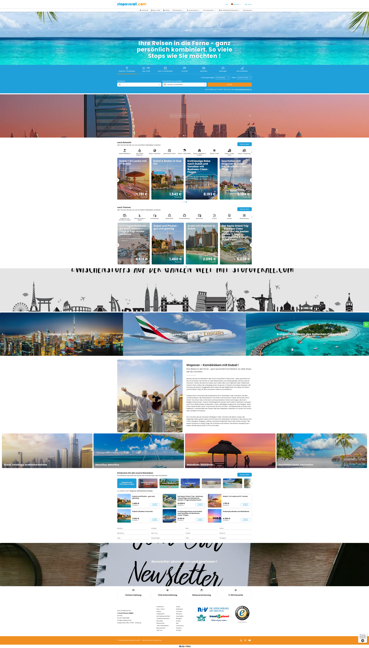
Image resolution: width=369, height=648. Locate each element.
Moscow (222, 533)
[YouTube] (249, 640)
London (187, 533)
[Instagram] (245, 640)
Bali (177, 623)
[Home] (241, 640)
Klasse (234, 78)
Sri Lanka (179, 611)
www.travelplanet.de (124, 611)
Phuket (178, 621)
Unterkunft (160, 607)
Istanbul (120, 528)
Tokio (187, 538)
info (227, 4)
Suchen (229, 85)
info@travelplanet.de (124, 620)
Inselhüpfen (160, 614)
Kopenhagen (155, 538)
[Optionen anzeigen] (228, 77)
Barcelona (120, 533)
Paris (187, 528)
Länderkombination (163, 618)
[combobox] (221, 77)
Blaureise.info (161, 628)
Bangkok (179, 618)
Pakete (159, 611)
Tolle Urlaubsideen (163, 626)
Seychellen (179, 616)
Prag (118, 538)
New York (154, 533)
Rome (222, 528)
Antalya (153, 528)
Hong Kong (179, 626)
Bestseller (160, 621)
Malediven (179, 609)
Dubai (178, 607)
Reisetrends (160, 623)
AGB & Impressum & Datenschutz (152, 640)
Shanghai (223, 538)
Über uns (159, 630)
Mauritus (179, 614)
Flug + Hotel (160, 609)
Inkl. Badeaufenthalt (163, 616)
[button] (183, 135)
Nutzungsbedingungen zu (243, 89)
